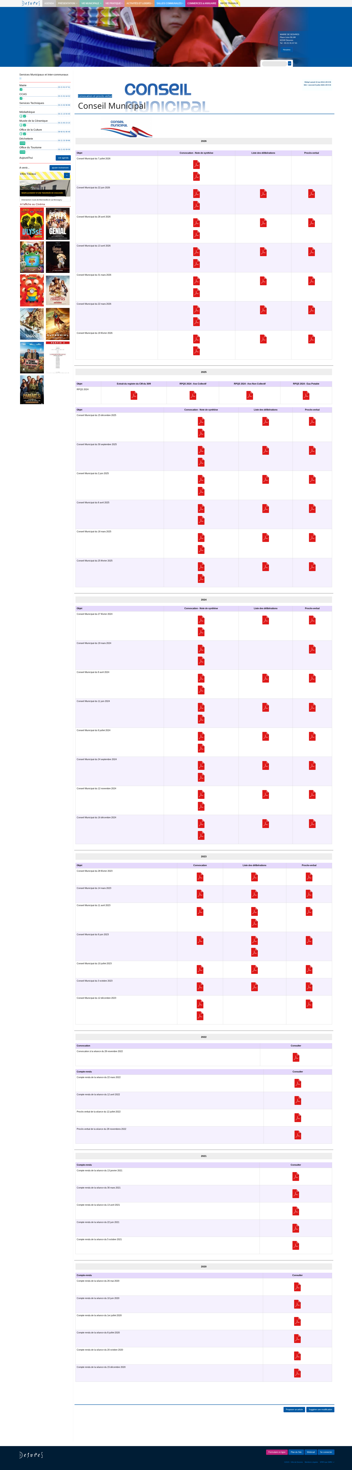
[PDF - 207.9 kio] (265, 450)
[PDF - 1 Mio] (311, 339)
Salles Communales (169, 3)
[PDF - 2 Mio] (311, 280)
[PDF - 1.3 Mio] (312, 620)
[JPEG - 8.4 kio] (32, 390)
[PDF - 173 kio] (297, 1100)
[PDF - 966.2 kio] (311, 251)
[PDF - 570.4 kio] (297, 1083)
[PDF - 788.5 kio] (295, 1193)
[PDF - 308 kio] (201, 649)
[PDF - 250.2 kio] (196, 205)
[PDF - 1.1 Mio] (311, 193)
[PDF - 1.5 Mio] (312, 421)
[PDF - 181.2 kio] (265, 508)
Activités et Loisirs (139, 3)
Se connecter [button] (326, 1452)
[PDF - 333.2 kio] (201, 537)
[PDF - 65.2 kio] (254, 923)
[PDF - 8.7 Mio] (193, 395)
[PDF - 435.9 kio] (201, 719)
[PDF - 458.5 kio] (196, 280)
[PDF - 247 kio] (196, 164)
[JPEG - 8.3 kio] (32, 357)
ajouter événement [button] (60, 167)
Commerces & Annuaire (201, 3)
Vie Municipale (91, 3)
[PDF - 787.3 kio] (263, 280)
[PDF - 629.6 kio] (297, 1321)
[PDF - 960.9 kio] (297, 1286)
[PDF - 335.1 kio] (196, 321)
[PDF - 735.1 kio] (311, 222)
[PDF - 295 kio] (201, 707)
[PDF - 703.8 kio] (134, 395)
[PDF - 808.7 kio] (312, 508)
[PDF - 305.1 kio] (201, 765)
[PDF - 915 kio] (312, 450)
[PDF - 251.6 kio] (201, 777)
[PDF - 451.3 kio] (295, 1245)
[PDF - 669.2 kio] (201, 433)
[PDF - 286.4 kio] (196, 222)
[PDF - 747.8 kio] (201, 835)
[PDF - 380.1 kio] (201, 450)
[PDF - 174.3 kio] (265, 765)
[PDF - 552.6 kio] (249, 395)
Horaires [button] (286, 50)
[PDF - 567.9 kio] (201, 491)
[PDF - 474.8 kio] (201, 578)
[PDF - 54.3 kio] (254, 986)
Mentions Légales (311, 1462)
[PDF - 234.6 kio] (201, 736)
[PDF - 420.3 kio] (196, 176)
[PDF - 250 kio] (200, 986)
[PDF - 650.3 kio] (297, 1117)
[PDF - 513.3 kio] (295, 1176)
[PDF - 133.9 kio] (265, 678)
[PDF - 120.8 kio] (254, 911)
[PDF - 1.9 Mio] (312, 823)
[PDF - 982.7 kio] (312, 479)
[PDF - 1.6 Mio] (312, 537)
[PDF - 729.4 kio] (295, 1228)
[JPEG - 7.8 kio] (57, 324)
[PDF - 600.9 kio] (201, 462)
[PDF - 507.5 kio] (200, 1015)
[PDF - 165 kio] (265, 707)
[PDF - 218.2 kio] (196, 309)
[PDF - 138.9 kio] (263, 193)
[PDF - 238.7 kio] (196, 263)
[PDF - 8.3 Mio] (306, 395)
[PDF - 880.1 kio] (312, 765)
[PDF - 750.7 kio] (297, 1355)
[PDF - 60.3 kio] (265, 566)
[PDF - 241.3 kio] (201, 479)
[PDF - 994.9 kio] (201, 661)
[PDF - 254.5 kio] (201, 620)
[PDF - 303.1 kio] (196, 193)
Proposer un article (294, 1409)
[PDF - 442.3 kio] (296, 1057)
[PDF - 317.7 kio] (254, 877)
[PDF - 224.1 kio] (196, 251)
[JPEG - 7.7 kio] (57, 290)
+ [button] (67, 175)
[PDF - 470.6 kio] (201, 748)
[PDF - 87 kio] (265, 620)
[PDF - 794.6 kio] (311, 309)
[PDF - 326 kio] (201, 508)
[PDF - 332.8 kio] (200, 911)
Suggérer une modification (320, 1409)
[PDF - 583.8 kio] (295, 1211)
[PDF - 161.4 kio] (263, 339)
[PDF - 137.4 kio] (265, 537)
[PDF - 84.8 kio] (263, 309)
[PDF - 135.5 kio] (263, 222)
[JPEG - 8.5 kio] (32, 224)
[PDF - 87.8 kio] (263, 251)
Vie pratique (113, 3)
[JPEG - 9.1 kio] (32, 324)
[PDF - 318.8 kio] (265, 421)
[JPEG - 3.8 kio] (57, 357)
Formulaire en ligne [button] (276, 1452)
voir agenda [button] (63, 158)
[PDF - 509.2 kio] (201, 421)
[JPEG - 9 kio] (57, 224)
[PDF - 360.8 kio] (196, 350)
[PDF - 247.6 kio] (200, 894)
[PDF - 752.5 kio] (201, 631)
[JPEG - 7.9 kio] (32, 290)
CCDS (22, 143)
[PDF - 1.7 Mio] (312, 649)
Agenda (49, 3)
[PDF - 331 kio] (201, 690)
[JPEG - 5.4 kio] (57, 257)
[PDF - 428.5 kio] (297, 1304)
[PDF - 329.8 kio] (200, 940)
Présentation (67, 3)
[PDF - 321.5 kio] (200, 877)
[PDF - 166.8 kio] (254, 940)
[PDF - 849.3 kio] (265, 479)
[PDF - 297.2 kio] (201, 566)
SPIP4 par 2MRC (326, 1462)
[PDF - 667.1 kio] (265, 823)
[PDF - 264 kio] (201, 806)
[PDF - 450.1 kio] (200, 1004)
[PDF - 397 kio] (201, 823)
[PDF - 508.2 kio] (265, 736)
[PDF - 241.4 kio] (196, 339)
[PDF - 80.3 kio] (254, 969)
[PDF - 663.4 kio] (297, 1338)
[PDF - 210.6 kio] (201, 520)
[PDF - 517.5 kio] (196, 292)
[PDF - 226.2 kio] (297, 1373)
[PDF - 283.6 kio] (200, 969)
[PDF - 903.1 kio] (309, 940)
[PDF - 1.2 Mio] (312, 707)
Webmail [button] (311, 1452)
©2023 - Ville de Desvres (293, 1462)
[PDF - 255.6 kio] (196, 234)
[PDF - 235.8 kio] (265, 794)
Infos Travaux (229, 3)
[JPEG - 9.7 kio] (32, 257)
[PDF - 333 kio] (201, 678)
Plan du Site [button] (296, 1452)
